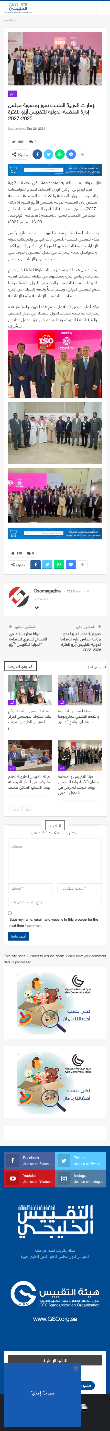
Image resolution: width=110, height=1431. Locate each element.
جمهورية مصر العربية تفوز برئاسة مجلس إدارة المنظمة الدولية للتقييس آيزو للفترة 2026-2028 (80, 641)
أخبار (12, 93)
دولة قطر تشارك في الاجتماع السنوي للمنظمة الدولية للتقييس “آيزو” (28, 639)
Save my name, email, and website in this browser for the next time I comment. (53, 922)
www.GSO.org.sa (55, 1318)
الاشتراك (86, 1386)
